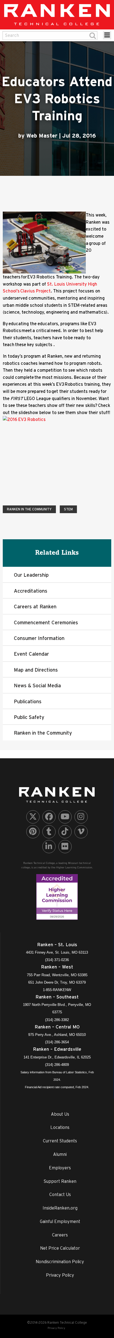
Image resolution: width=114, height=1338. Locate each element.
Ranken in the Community (29, 509)
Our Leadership (31, 575)
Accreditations (30, 590)
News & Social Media (37, 685)
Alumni (60, 1154)
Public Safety (29, 717)
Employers (60, 1167)
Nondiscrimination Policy (60, 1261)
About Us (60, 1114)
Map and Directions (36, 669)
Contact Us (60, 1194)
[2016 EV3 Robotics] (57, 456)
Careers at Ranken (35, 606)
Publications (28, 701)
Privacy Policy (60, 1275)
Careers (60, 1234)
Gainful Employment (60, 1221)
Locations (59, 1127)
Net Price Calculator (60, 1248)
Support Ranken (60, 1181)
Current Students (60, 1140)
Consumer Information (39, 638)
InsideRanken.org (60, 1207)
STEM (68, 509)
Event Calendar (31, 653)
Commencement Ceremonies (46, 622)
